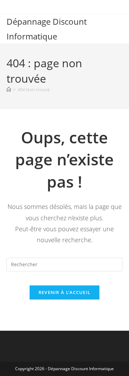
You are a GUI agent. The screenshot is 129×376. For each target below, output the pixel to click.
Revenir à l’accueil (65, 292)
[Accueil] (9, 89)
